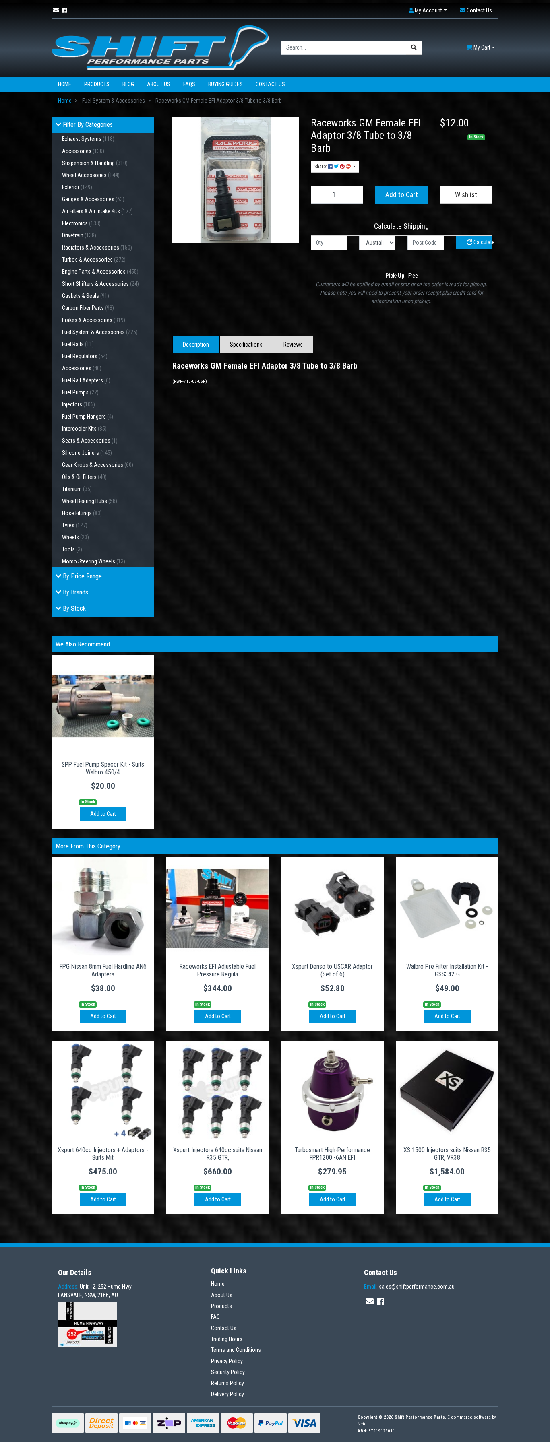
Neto (362, 1424)
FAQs (189, 84)
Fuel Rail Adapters (86, 380)
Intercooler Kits (84, 428)
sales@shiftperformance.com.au (409, 1286)
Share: (321, 166)
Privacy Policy (227, 1361)
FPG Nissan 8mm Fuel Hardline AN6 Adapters (103, 970)
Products (97, 84)
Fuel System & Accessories (100, 332)
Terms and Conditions (236, 1350)
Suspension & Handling (95, 163)
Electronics (81, 223)
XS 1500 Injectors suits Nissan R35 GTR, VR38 (447, 1153)
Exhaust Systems (88, 139)
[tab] (195, 344)
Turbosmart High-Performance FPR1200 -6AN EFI (332, 1153)
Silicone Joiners (87, 453)
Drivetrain (79, 235)
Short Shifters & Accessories (100, 284)
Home (64, 84)
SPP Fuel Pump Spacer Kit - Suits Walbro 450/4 (103, 768)
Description (196, 344)
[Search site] (414, 48)
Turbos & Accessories (94, 259)
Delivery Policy (227, 1394)
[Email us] (56, 10)
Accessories (83, 151)
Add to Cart (401, 195)
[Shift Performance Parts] (160, 47)
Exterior (77, 187)
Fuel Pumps (80, 392)
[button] (427, 10)
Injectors (78, 404)
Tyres (74, 525)
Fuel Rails (78, 344)
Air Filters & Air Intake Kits (97, 211)
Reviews (293, 344)
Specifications (246, 344)
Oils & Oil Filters (84, 477)
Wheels (75, 537)
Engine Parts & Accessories (100, 271)
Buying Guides (225, 84)
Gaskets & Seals (85, 296)
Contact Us (270, 84)
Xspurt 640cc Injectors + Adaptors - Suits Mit (103, 1153)
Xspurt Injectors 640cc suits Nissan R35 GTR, (217, 1153)
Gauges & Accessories (93, 199)
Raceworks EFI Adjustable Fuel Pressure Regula (218, 970)
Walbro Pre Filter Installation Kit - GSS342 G (447, 970)
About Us (158, 84)
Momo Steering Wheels (93, 561)
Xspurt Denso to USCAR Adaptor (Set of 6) (332, 970)
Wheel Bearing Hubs (89, 501)
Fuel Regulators (85, 356)
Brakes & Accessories (93, 320)
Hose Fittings (82, 513)
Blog (128, 84)
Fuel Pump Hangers (87, 416)
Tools (72, 549)
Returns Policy (227, 1383)
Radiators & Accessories (97, 247)
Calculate (482, 242)
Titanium (77, 489)
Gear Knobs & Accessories (97, 465)
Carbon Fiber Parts (88, 308)
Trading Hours (226, 1339)
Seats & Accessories (90, 440)
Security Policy (228, 1372)
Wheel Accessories (91, 175)
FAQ (215, 1317)
